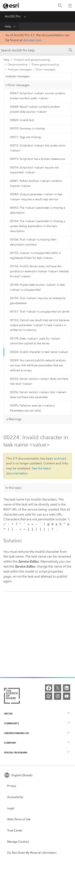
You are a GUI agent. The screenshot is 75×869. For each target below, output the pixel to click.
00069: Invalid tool (22, 120)
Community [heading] (11, 723)
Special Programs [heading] (15, 752)
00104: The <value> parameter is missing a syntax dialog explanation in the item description (37, 226)
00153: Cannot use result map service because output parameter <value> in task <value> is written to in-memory (39, 325)
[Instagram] (57, 696)
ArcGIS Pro (12, 16)
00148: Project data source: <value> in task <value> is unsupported (37, 287)
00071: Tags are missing (25, 137)
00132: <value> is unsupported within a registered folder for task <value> (35, 255)
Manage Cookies (18, 841)
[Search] (60, 5)
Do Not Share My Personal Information (31, 852)
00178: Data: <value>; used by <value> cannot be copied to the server (35, 341)
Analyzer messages (20, 69)
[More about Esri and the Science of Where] (12, 696)
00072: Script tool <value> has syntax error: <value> (38, 148)
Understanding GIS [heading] (16, 733)
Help (8, 26)
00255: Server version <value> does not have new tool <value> (39, 381)
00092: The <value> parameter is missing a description (37, 210)
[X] (57, 688)
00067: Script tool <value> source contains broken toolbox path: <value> (37, 96)
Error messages (46, 69)
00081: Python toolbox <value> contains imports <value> (36, 183)
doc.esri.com (32, 40)
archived (60, 458)
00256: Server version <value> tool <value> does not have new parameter (38, 394)
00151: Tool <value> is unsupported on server (40, 311)
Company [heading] (10, 742)
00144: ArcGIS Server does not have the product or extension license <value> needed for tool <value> (39, 271)
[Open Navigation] (70, 5)
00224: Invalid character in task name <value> (39, 352)
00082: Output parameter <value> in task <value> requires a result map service (36, 197)
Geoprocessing (17, 64)
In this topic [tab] (13, 488)
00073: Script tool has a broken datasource (37, 159)
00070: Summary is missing (27, 128)
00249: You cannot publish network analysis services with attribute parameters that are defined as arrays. (38, 365)
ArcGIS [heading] (8, 713)
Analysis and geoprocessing (32, 59)
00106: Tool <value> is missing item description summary (33, 242)
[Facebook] (48, 688)
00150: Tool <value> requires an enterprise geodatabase (38, 300)
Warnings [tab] (14, 419)
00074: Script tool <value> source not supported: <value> (34, 170)
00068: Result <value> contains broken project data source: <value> (35, 109)
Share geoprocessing (45, 64)
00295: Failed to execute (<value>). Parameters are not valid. (32, 408)
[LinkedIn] (66, 688)
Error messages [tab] (19, 85)
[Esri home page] (11, 6)
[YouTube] (66, 696)
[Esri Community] (48, 696)
